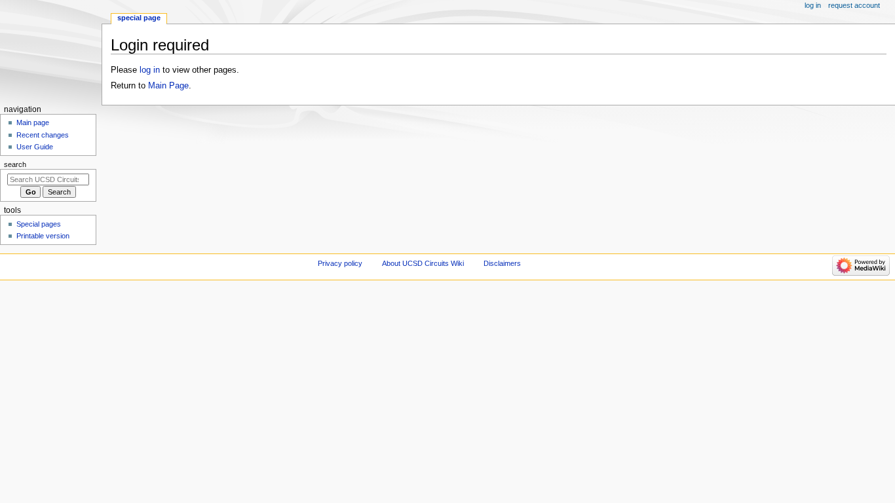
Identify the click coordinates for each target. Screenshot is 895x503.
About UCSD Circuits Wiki (423, 263)
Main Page (168, 85)
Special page (139, 18)
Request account (854, 5)
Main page (32, 122)
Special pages (38, 224)
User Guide (34, 147)
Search (15, 164)
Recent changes (42, 135)
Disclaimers (502, 263)
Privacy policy (340, 263)
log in (150, 70)
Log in (813, 5)
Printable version (42, 236)
